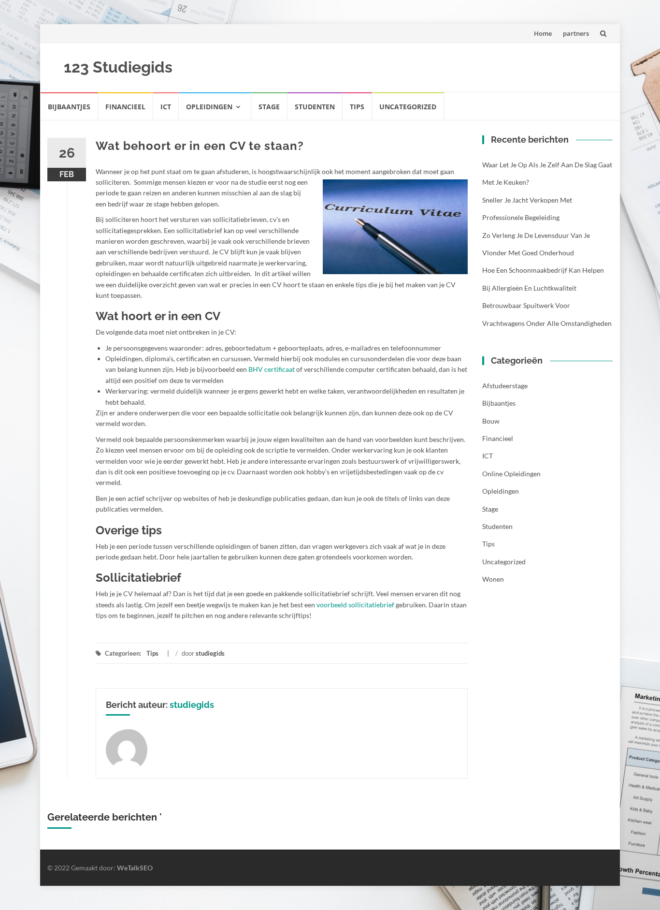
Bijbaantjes (69, 106)
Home (543, 33)
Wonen (493, 579)
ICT (165, 106)
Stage (269, 106)
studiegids (210, 653)
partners (576, 33)
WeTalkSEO (135, 868)
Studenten (315, 106)
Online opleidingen (511, 474)
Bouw (491, 421)
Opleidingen (209, 106)
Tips (357, 106)
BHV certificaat (271, 369)
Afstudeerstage (505, 386)
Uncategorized (407, 106)
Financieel (125, 106)
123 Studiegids (118, 67)
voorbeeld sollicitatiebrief (355, 605)
